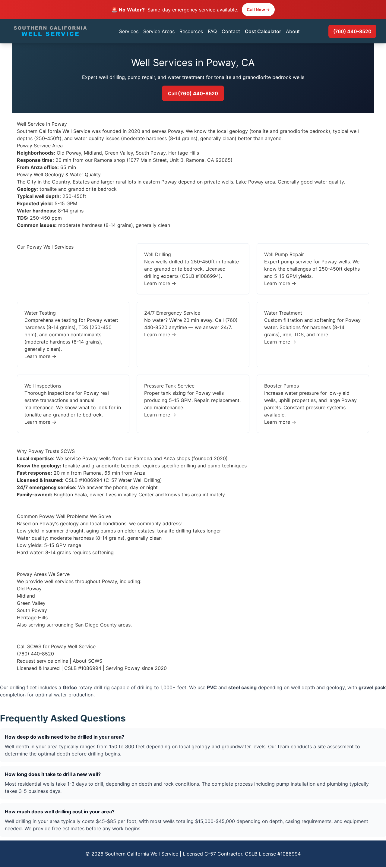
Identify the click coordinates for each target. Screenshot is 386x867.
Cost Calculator (263, 31)
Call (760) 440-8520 (193, 93)
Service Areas (159, 31)
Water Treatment (283, 313)
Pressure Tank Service (169, 386)
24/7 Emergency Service (172, 313)
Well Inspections (42, 386)
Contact (231, 31)
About (293, 31)
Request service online (42, 661)
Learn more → (160, 283)
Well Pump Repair (284, 254)
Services (128, 31)
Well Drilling (157, 254)
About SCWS (87, 661)
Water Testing (40, 313)
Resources (191, 31)
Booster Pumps (281, 386)
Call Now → (258, 9)
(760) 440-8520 (352, 31)
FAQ (212, 31)
